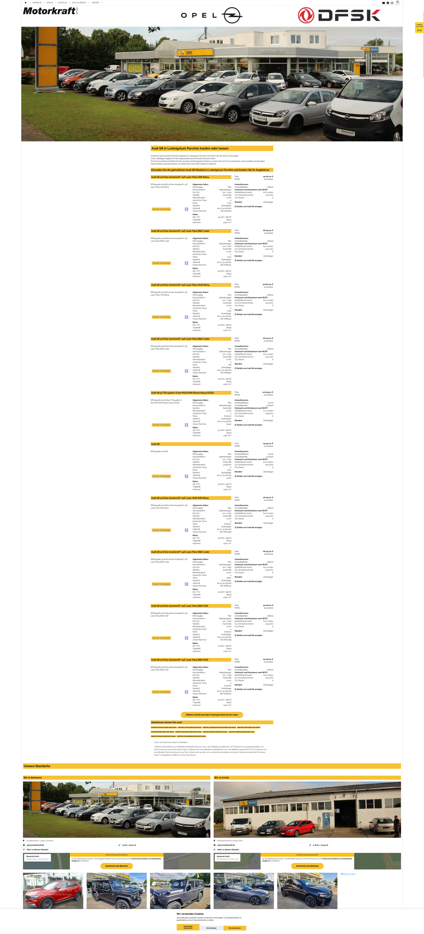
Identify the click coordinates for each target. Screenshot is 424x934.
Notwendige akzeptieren (188, 927)
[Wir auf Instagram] (392, 2)
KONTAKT (95, 3)
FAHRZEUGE (37, 3)
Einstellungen (211, 928)
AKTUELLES (62, 3)
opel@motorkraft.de (35, 845)
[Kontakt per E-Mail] (383, 2)
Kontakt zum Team (419, 25)
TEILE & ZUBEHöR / (80, 3)
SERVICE (50, 3)
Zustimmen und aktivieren (116, 866)
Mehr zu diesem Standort (37, 850)
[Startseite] (397, 2)
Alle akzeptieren (235, 928)
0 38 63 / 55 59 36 (320, 845)
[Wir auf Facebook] (388, 2)
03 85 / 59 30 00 (129, 845)
